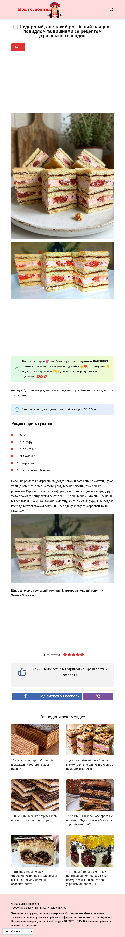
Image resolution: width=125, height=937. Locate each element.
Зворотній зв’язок (22, 907)
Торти (18, 47)
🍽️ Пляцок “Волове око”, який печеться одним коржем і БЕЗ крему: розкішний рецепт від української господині (86, 878)
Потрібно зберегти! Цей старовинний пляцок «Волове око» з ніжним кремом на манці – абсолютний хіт (34, 878)
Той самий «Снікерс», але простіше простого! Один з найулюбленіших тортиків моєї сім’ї (89, 820)
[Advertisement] (62, 86)
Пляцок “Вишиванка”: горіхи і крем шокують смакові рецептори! (34, 818)
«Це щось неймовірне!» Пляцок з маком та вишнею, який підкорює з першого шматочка (89, 764)
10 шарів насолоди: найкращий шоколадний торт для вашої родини (32, 764)
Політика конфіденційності (51, 907)
